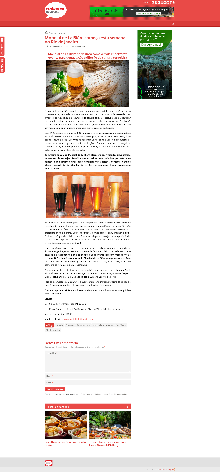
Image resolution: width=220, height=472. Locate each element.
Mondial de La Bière (103, 325)
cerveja (59, 325)
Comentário (51, 353)
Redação (57, 46)
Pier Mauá (121, 325)
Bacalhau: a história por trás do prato (65, 443)
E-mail (49, 383)
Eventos (70, 325)
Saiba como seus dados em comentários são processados (103, 394)
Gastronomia (83, 325)
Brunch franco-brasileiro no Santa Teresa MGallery (107, 443)
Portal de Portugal (165, 469)
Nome (49, 376)
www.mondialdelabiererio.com (77, 319)
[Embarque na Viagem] (56, 17)
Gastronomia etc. (58, 33)
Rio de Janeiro (53, 330)
